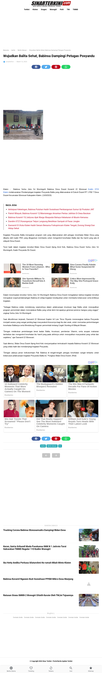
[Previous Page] (46, 455)
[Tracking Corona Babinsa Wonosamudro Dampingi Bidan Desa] (89, 535)
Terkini (26, 9)
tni (60, 446)
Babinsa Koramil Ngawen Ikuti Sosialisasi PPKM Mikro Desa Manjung (38, 579)
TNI (68, 9)
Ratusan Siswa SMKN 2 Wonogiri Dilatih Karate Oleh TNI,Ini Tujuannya (38, 595)
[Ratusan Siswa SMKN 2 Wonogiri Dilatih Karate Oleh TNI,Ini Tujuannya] (89, 600)
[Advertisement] (51, 29)
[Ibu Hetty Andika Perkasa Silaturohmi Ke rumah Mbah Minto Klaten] (89, 567)
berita (43, 446)
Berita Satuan (52, 446)
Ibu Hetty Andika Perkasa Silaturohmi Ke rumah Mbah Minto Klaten (37, 562)
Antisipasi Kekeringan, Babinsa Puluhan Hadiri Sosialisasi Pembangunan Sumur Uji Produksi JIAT (51, 209)
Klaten (35, 9)
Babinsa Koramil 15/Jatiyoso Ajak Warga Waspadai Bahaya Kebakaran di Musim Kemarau (48, 217)
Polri (62, 9)
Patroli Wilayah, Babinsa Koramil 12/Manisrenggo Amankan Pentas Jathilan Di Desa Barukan (49, 213)
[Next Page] (56, 455)
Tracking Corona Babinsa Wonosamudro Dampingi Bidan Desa (34, 530)
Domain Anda (18, 617)
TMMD (75, 9)
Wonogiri (53, 9)
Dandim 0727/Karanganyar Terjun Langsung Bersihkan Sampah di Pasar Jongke (43, 221)
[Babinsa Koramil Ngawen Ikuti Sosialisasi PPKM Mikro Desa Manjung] (89, 584)
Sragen (44, 9)
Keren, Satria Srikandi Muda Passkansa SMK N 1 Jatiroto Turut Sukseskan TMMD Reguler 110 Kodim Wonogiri (34, 547)
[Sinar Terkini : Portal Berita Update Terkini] (51, 4)
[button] (36, 67)
